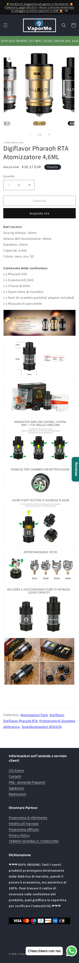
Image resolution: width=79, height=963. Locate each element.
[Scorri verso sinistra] (30, 134)
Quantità (8, 176)
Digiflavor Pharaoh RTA (20, 721)
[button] (5, 25)
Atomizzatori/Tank (34, 715)
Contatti (15, 776)
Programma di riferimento (28, 817)
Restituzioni (17, 794)
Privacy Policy (19, 835)
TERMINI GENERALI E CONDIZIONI (34, 841)
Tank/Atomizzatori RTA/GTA (42, 727)
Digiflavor (57, 715)
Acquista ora (39, 213)
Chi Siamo (16, 770)
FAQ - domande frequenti (27, 782)
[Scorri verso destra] (49, 134)
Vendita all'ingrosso (24, 823)
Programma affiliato (24, 829)
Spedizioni (16, 788)
